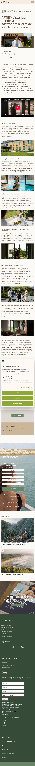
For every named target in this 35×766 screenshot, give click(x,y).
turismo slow (13, 235)
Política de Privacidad (8, 711)
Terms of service (9, 506)
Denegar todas (17, 403)
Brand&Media (5, 667)
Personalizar (16, 398)
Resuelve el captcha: (11, 482)
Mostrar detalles (25, 387)
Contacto (4, 663)
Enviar (13, 489)
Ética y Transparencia (8, 741)
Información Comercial (8, 702)
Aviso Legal (4, 749)
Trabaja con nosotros (7, 665)
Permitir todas (18, 393)
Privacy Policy (18, 506)
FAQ (2, 745)
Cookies (3, 757)
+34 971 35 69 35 (6, 636)
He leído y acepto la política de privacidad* (13, 504)
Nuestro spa (4, 161)
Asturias (29, 126)
